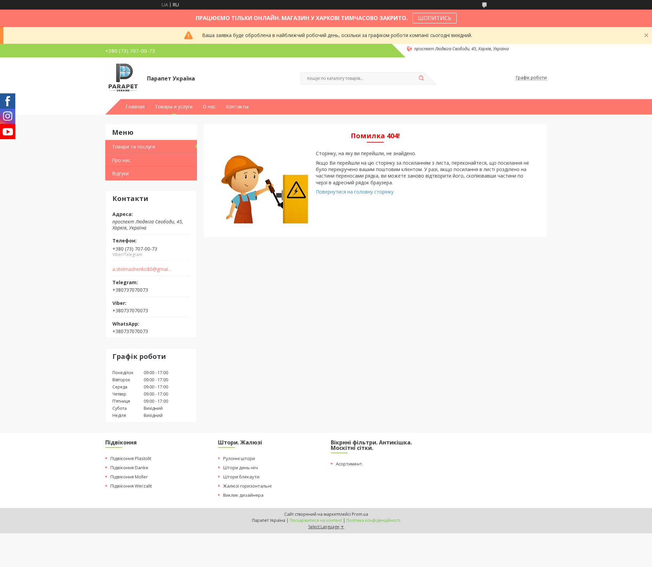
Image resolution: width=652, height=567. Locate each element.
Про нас (121, 160)
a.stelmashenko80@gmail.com (142, 269)
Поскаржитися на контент (316, 520)
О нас (209, 106)
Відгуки (120, 173)
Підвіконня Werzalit (131, 486)
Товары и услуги (174, 106)
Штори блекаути (241, 477)
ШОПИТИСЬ (434, 18)
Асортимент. (349, 464)
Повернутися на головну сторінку (355, 191)
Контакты (237, 106)
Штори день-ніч (240, 467)
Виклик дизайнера (243, 495)
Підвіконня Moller (129, 477)
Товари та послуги (133, 146)
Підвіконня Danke (129, 467)
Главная (135, 106)
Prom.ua (360, 514)
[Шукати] (421, 78)
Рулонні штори (239, 458)
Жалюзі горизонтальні (247, 486)
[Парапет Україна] (123, 78)
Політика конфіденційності (373, 520)
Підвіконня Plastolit (130, 458)
